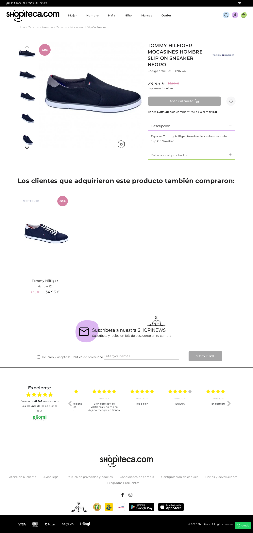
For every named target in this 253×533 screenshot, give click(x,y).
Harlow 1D (45, 286)
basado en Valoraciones (40, 401)
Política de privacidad (87, 357)
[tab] (191, 126)
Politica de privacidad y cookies (90, 477)
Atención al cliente (22, 477)
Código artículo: (159, 71)
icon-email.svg (239, 3)
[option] (92, 403)
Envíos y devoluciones (221, 477)
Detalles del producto (169, 155)
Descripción (160, 126)
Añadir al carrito (181, 101)
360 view (122, 144)
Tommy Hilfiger (45, 281)
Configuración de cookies (179, 477)
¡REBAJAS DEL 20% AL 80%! (26, 3)
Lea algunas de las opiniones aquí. (39, 408)
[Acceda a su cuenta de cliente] (235, 15)
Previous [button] (70, 403)
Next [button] (229, 403)
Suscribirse (205, 356)
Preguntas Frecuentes (123, 483)
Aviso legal (51, 477)
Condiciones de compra (137, 477)
